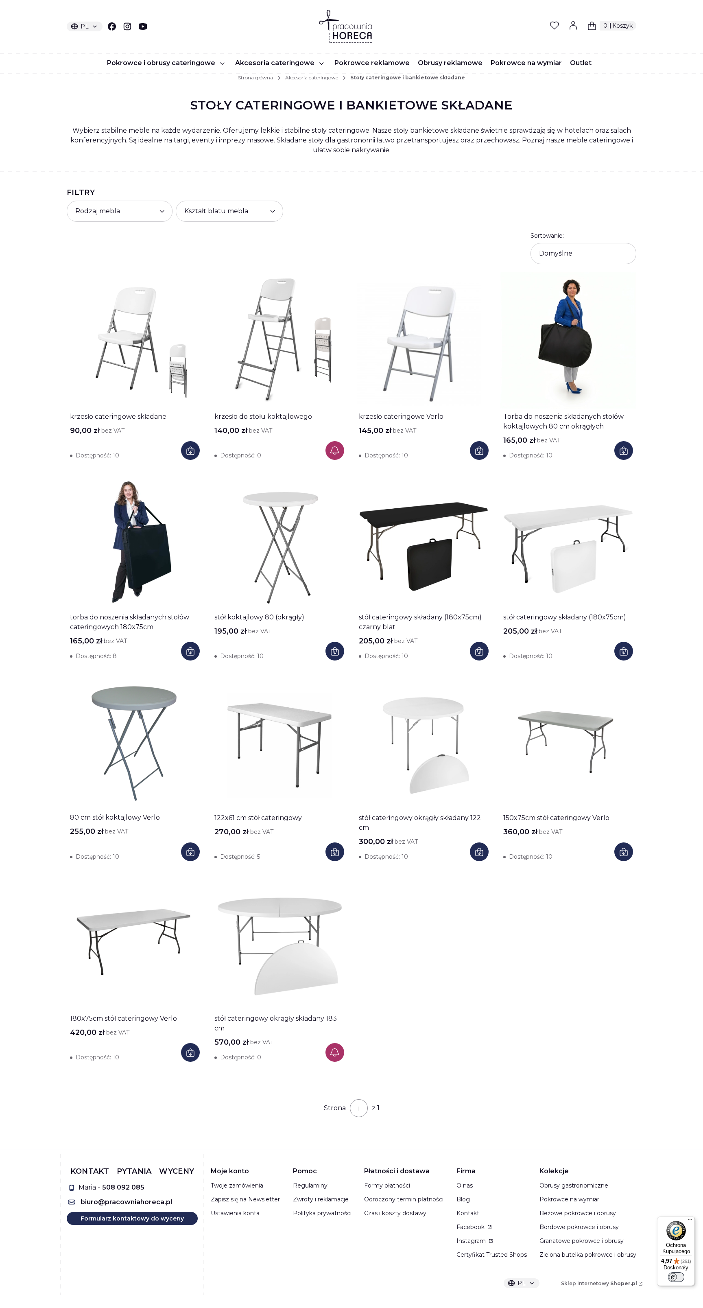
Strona (335, 1108)
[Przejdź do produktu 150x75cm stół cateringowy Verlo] (568, 742)
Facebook (471, 1227)
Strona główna (255, 77)
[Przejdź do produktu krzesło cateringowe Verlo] (424, 340)
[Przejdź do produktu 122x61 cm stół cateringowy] (279, 742)
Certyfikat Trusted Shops (491, 1254)
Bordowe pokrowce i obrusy (579, 1227)
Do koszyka (190, 450)
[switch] (676, 1277)
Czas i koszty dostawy (395, 1213)
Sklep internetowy (599, 1283)
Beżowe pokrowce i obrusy (577, 1213)
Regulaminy (310, 1185)
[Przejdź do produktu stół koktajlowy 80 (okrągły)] (279, 541)
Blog (463, 1199)
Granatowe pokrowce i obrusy (581, 1241)
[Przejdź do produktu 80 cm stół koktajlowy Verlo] (135, 741)
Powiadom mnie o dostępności (334, 450)
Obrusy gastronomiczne (573, 1185)
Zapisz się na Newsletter (245, 1199)
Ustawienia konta (235, 1213)
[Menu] (690, 1221)
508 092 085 (123, 1187)
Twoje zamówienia (237, 1185)
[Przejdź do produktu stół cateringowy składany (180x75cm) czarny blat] (424, 541)
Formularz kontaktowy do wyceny (132, 1218)
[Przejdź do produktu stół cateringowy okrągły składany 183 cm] (279, 942)
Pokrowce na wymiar (569, 1199)
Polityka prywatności (322, 1213)
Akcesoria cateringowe (311, 77)
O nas (464, 1185)
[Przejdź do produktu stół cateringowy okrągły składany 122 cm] (424, 742)
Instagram (471, 1241)
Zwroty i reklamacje (321, 1199)
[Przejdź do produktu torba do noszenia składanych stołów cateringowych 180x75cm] (135, 541)
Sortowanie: (547, 235)
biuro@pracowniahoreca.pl (126, 1202)
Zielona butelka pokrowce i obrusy (587, 1254)
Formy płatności (387, 1185)
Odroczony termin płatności (403, 1199)
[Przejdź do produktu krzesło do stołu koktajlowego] (279, 340)
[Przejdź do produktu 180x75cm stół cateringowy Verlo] (135, 942)
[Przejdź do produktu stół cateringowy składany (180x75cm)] (568, 541)
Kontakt (467, 1213)
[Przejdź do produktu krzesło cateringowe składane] (135, 340)
